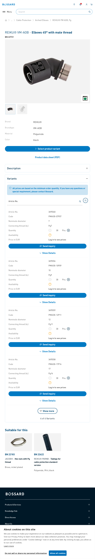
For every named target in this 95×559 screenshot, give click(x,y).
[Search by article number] (80, 201)
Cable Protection (23, 20)
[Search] (90, 12)
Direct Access (10, 517)
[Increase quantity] (68, 230)
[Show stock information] (49, 235)
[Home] (6, 20)
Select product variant (49, 148)
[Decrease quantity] (49, 230)
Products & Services (13, 504)
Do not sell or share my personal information (26, 553)
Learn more (9, 546)
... (11, 20)
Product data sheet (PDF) (47, 157)
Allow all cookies (57, 553)
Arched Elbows (41, 20)
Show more (48, 411)
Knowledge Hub (11, 511)
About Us (8, 524)
